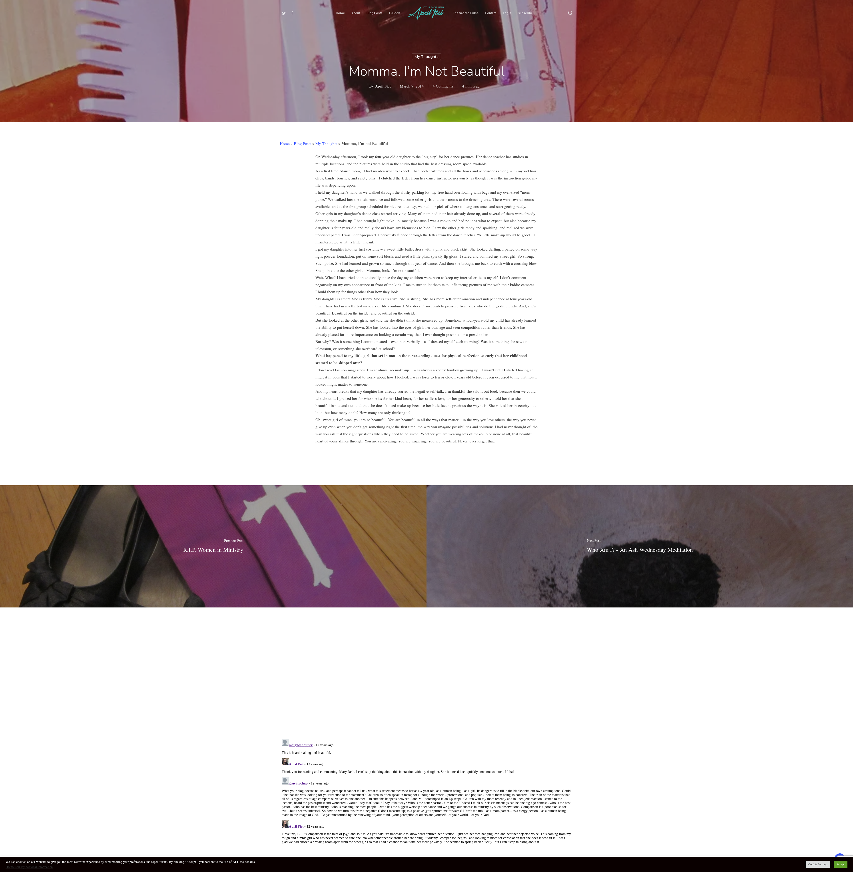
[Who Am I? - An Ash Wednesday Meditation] (639, 546)
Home (285, 143)
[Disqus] (426, 670)
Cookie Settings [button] (818, 864)
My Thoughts (426, 57)
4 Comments (443, 86)
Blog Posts (302, 143)
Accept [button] (840, 864)
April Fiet (383, 86)
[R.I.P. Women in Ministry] (213, 546)
